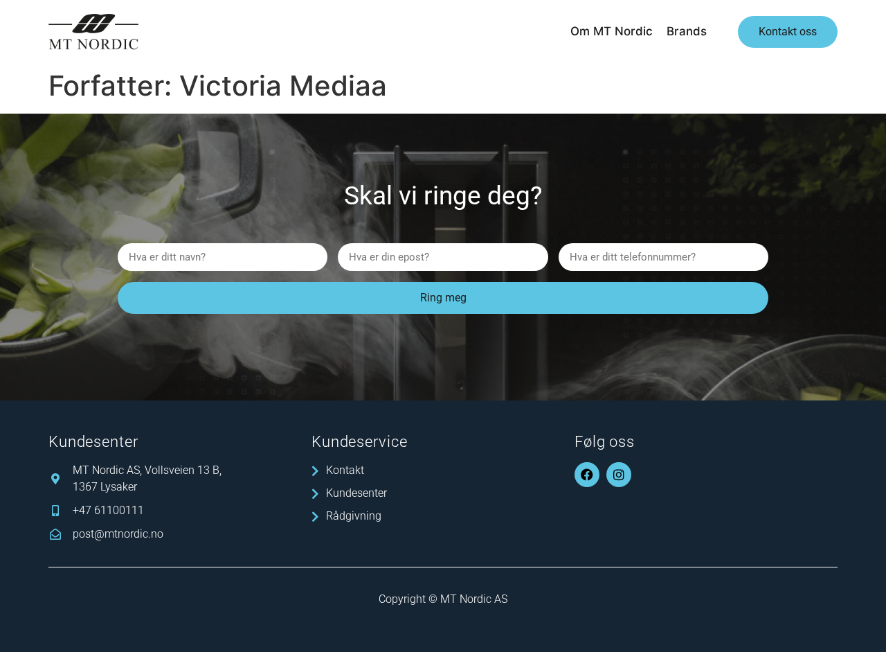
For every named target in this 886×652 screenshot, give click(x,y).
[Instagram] (618, 474)
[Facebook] (587, 474)
